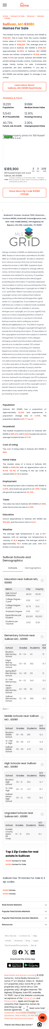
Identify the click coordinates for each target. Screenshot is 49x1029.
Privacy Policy (10, 1001)
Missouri (30, 16)
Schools (12, 568)
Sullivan (40, 16)
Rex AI (33, 945)
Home (5, 16)
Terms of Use (29, 998)
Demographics (33, 568)
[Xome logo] (24, 5)
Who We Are (10, 935)
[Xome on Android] (31, 965)
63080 (7, 18)
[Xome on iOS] (15, 965)
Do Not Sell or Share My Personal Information (22, 1017)
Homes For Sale (17, 16)
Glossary (18, 940)
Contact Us (24, 935)
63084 (9, 864)
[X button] (26, 952)
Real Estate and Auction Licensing (20, 975)
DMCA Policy (21, 1015)
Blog (28, 940)
